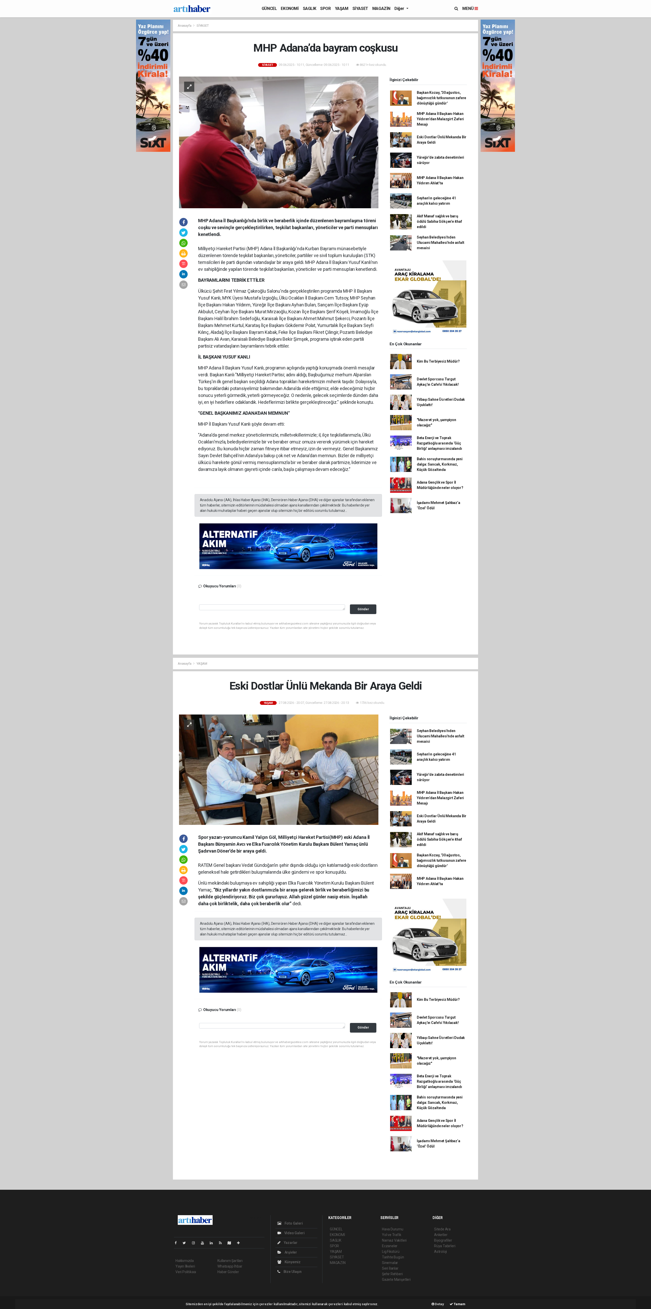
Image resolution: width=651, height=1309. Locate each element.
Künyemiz (292, 1262)
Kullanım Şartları (230, 1261)
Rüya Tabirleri (444, 1246)
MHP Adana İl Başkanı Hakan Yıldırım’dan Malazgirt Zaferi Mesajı (440, 119)
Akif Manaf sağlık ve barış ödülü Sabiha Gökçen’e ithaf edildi (439, 221)
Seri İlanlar (390, 1268)
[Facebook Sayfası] (178, 1243)
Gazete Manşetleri (396, 1279)
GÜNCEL (269, 8)
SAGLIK (309, 8)
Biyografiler (443, 1240)
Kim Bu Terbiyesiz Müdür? (438, 361)
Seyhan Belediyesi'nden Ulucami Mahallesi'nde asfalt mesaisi (440, 242)
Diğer (399, 8)
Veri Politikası (185, 1272)
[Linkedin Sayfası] (213, 1243)
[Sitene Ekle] (240, 1243)
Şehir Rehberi (392, 1274)
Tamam (459, 1304)
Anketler (440, 1235)
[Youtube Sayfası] (204, 1243)
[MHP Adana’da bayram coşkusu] (278, 142)
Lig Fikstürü (391, 1252)
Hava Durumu (392, 1229)
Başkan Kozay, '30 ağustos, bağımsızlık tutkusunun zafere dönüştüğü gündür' (441, 98)
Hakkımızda (184, 1261)
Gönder (363, 609)
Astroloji (440, 1252)
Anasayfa (185, 25)
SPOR (325, 8)
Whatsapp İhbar (229, 1266)
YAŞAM (341, 8)
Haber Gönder (228, 1272)
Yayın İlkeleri (185, 1266)
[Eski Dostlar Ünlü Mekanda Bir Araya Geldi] (278, 769)
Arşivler (290, 1252)
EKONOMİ (290, 8)
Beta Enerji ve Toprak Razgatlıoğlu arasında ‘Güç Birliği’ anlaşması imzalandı (439, 443)
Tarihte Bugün (393, 1257)
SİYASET (360, 8)
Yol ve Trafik (391, 1235)
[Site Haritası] (231, 1243)
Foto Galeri (293, 1223)
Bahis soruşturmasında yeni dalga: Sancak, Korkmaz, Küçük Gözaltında (440, 464)
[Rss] (222, 1243)
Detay (439, 1304)
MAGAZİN (381, 8)
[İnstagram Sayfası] (195, 1243)
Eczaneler (389, 1246)
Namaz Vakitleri (394, 1240)
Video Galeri (294, 1233)
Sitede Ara (442, 1229)
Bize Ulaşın (292, 1272)
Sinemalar (390, 1263)
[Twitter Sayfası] (186, 1243)
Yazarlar (290, 1243)
